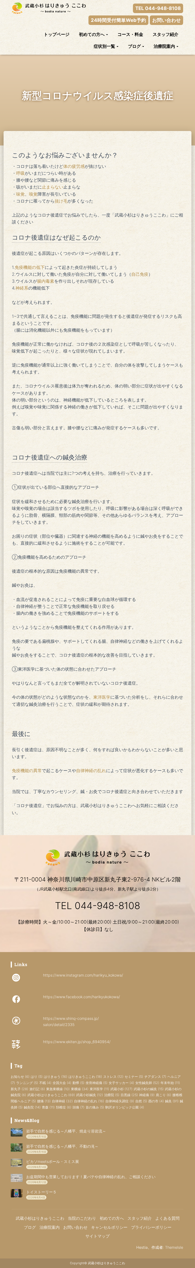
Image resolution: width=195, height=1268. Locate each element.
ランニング (27, 1083)
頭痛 (78, 1107)
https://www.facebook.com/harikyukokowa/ (81, 996)
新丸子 (19, 1089)
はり (37, 1076)
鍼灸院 (32, 1107)
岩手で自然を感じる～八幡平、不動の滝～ (62, 1146)
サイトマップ (97, 1236)
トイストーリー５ (41, 1192)
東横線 (79, 1089)
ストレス (113, 1076)
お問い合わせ (75, 1227)
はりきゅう (55, 1076)
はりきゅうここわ (85, 1076)
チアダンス (155, 1076)
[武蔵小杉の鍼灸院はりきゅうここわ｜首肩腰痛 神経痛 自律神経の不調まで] (48, 8)
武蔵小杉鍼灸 (89, 1095)
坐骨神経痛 (96, 1083)
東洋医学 (99, 1089)
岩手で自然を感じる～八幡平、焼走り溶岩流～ (66, 1131)
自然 (141, 1101)
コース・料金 (130, 34)
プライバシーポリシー (151, 1227)
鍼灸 (172, 1101)
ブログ (135, 46)
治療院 (111, 1095)
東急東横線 (58, 1089)
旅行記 (37, 1089)
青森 (48, 1107)
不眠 (45, 1083)
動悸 (78, 1083)
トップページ (56, 34)
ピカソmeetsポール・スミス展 (52, 1161)
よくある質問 (167, 1218)
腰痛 (44, 1101)
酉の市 (156, 1101)
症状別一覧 (105, 46)
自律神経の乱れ (89, 1101)
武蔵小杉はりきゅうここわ (51, 1095)
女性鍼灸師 (147, 1083)
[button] (107, 34)
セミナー (134, 1076)
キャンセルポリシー (109, 1227)
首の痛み (95, 1107)
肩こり (163, 1095)
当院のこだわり (82, 1218)
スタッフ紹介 (165, 34)
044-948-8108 (107, 905)
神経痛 (147, 1095)
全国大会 (62, 1083)
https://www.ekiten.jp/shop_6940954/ (77, 1041)
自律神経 (62, 1101)
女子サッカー (121, 1083)
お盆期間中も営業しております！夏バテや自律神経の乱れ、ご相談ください (91, 1176)
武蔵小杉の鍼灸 (149, 1089)
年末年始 (170, 1083)
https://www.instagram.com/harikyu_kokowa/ (83, 975)
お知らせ (20, 1076)
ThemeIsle (174, 1247)
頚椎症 (63, 1107)
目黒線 (129, 1095)
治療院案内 (165, 46)
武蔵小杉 (121, 1089)
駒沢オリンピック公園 (124, 1107)
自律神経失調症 (119, 1101)
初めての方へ (92, 34)
